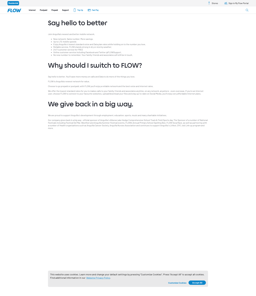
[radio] (13, 3)
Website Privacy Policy (98, 277)
